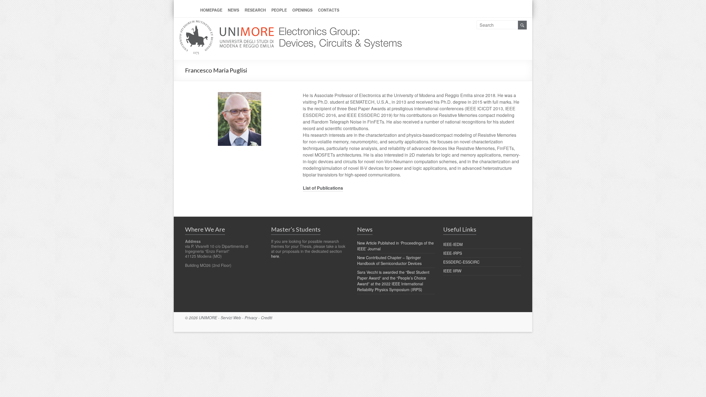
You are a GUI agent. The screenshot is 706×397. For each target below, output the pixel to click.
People (279, 10)
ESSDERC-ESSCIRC (461, 262)
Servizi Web (231, 317)
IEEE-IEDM (453, 244)
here (275, 256)
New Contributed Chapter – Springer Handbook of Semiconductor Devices (389, 260)
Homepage (211, 10)
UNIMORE (208, 317)
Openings (302, 10)
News (233, 10)
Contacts (328, 10)
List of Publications (323, 188)
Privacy (251, 317)
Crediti (266, 317)
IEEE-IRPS (452, 253)
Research (255, 10)
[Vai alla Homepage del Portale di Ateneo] (227, 23)
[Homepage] (338, 23)
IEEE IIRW (452, 270)
